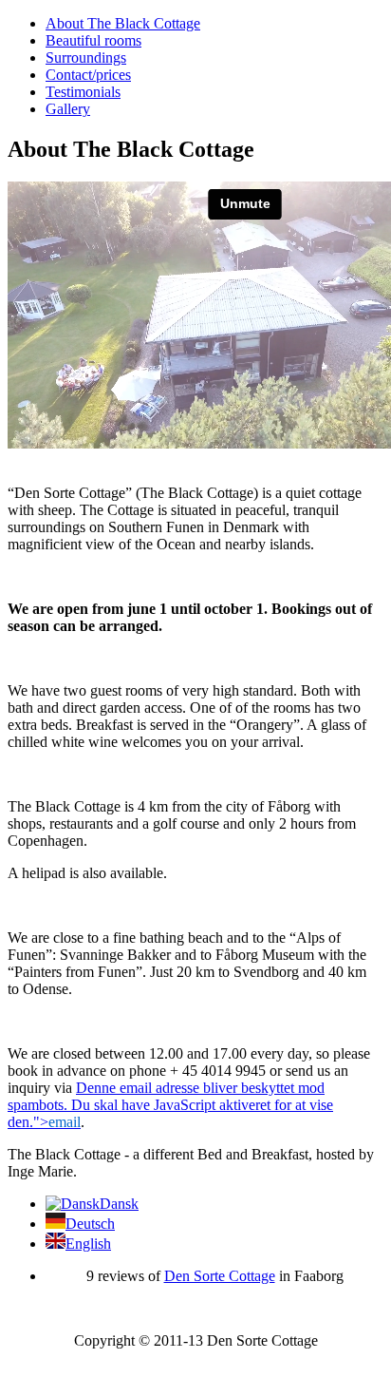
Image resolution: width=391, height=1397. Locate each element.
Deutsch (90, 1223)
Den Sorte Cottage (219, 1276)
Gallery (68, 109)
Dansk (119, 1204)
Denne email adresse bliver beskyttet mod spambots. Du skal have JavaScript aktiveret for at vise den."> (170, 1105)
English (88, 1243)
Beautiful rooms (93, 40)
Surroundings (86, 57)
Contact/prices (88, 75)
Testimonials (83, 92)
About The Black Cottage (123, 23)
